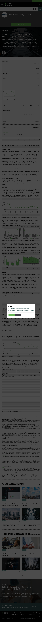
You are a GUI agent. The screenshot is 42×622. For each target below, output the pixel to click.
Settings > (18, 315)
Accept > (11, 315)
